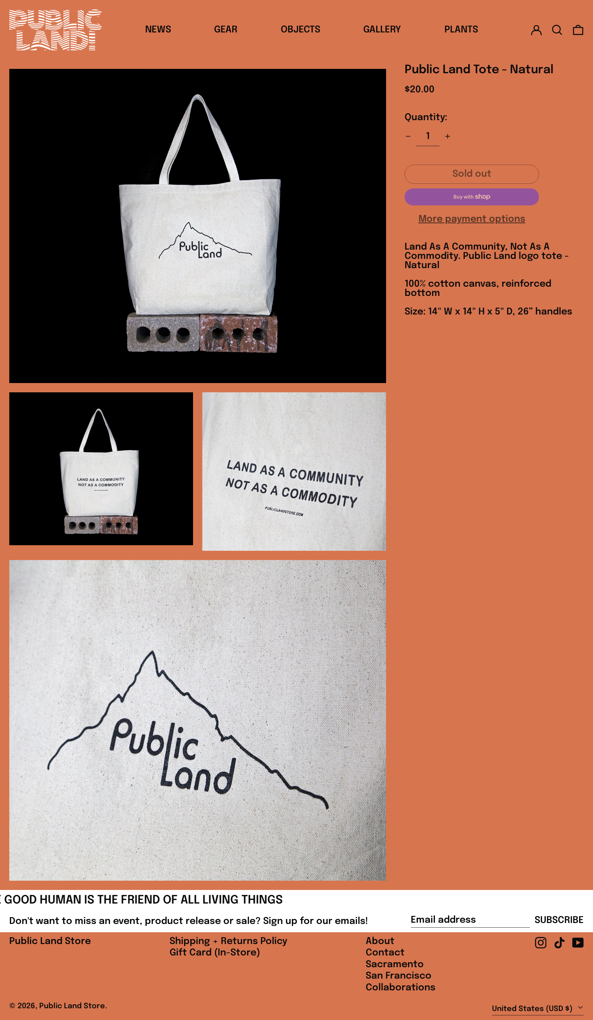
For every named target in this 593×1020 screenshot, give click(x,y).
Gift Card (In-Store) (215, 953)
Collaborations (400, 988)
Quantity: (426, 117)
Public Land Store (50, 941)
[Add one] (447, 136)
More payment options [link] (471, 219)
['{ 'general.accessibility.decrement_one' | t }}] (408, 136)
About (380, 941)
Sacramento (395, 964)
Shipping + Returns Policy (228, 941)
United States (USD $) (533, 1009)
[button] (557, 30)
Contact (385, 953)
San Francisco (398, 976)
